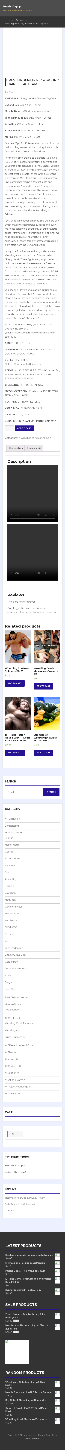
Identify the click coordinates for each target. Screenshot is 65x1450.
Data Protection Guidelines (20, 1204)
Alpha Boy (11, 879)
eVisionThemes (33, 1438)
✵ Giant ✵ (10, 1052)
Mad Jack (10, 899)
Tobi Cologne (12, 858)
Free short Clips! (15, 1165)
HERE (13, 336)
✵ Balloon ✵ (12, 1072)
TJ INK (8, 975)
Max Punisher (12, 913)
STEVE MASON (35, 374)
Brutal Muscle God (15, 954)
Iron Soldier (11, 920)
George (9, 851)
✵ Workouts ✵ (13, 1066)
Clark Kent (10, 893)
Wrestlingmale (43, 438)
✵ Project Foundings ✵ (18, 1086)
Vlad (7, 941)
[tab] (15, 448)
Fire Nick (9, 838)
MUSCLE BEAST (23, 370)
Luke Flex (10, 989)
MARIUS (19, 374)
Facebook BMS (41, 1444)
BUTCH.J (40, 370)
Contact (9, 1210)
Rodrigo (9, 886)
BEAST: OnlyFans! (15, 1172)
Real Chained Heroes (17, 997)
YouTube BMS (29, 1444)
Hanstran (10, 865)
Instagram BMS (23, 1444)
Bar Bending (12, 825)
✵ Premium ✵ (12, 1093)
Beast (8, 872)
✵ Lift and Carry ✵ (15, 1079)
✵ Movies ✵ (11, 1059)
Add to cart (24, 428)
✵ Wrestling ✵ (26, 438)
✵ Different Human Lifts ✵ (19, 1045)
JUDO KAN (27, 378)
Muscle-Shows (13, 1004)
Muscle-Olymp (12, 6)
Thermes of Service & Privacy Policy (25, 1197)
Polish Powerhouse (15, 968)
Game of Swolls (13, 906)
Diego (8, 982)
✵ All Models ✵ (13, 832)
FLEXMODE (11, 927)
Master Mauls (12, 844)
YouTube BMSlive (35, 1444)
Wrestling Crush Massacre (19, 1023)
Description (16, 448)
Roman (9, 934)
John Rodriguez (14, 948)
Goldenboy (11, 961)
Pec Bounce (12, 1009)
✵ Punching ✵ (13, 818)
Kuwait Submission (15, 1037)
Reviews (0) (34, 448)
